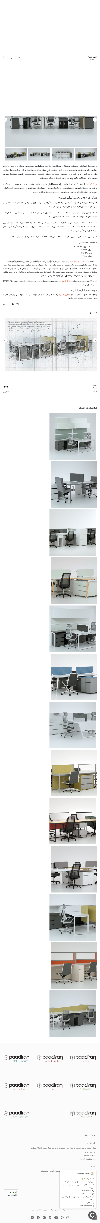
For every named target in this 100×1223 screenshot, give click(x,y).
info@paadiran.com (88, 1157)
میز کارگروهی (91, 185)
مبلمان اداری (66, 282)
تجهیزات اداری (64, 295)
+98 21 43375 (90, 1150)
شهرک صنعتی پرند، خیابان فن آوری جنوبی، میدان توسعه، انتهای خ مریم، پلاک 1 (68, 1169)
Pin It (5, 305)
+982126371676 (89, 1154)
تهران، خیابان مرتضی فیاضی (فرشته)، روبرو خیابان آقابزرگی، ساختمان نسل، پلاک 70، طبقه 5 (63, 1146)
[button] (95, 341)
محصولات (11, 61)
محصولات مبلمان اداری (79, 262)
